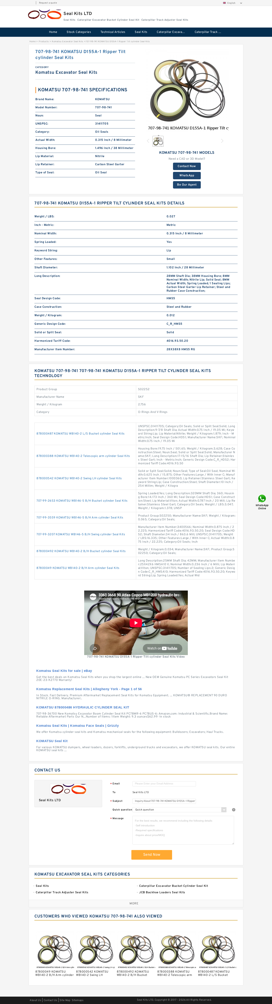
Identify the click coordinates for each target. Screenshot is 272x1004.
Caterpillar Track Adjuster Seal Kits (211, 32)
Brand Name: (44, 99)
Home (53, 32)
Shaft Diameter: (46, 267)
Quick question (122, 809)
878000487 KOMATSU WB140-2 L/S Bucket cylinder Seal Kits (80, 434)
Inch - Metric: (44, 225)
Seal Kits (141, 32)
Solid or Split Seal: (48, 332)
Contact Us (50, 1000)
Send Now (151, 854)
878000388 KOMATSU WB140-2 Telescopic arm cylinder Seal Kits (83, 456)
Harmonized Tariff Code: (52, 341)
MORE (134, 903)
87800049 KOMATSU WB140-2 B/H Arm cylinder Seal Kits (78, 568)
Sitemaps (77, 1000)
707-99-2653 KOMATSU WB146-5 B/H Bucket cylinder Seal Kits (82, 501)
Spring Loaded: (45, 242)
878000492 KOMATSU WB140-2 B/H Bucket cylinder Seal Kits (81, 551)
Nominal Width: (45, 233)
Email (115, 784)
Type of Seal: (44, 172)
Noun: (39, 116)
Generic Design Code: (50, 324)
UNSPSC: (41, 124)
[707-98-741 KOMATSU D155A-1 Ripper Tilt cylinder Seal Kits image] (187, 90)
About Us (35, 1000)
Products (44, 41)
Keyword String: (46, 250)
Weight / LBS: (44, 216)
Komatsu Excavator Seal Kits (67, 41)
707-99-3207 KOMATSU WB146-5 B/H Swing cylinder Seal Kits (80, 534)
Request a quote (48, 2)
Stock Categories (79, 32)
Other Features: (45, 259)
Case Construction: (48, 307)
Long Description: (47, 276)
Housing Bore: (45, 148)
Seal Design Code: (47, 298)
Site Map (65, 1000)
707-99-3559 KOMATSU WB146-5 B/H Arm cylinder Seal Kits (79, 518)
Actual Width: (45, 140)
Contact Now (187, 166)
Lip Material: (44, 156)
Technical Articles (112, 32)
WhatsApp (186, 175)
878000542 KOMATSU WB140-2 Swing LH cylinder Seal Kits (79, 478)
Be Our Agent (187, 185)
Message (117, 818)
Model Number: (46, 107)
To (114, 792)
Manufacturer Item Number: (54, 349)
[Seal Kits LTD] (44, 14)
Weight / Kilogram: (48, 315)
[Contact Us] (262, 502)
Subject (116, 801)
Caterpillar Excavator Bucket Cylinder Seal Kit (173, 32)
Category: (42, 132)
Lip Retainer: (44, 164)
